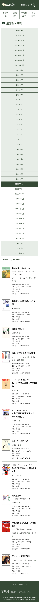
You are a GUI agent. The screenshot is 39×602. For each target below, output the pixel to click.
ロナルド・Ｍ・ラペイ (19, 357)
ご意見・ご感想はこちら (19, 584)
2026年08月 (19, 30)
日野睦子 (15, 503)
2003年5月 (19, 218)
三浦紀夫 (15, 333)
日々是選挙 (16, 496)
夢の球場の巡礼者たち (21, 268)
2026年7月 (19, 35)
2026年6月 (19, 40)
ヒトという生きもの (20, 441)
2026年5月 (19, 45)
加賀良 (19, 360)
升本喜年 (15, 308)
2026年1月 (19, 65)
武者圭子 (31, 560)
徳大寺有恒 (16, 475)
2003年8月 (19, 204)
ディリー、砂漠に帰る (21, 556)
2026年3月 (19, 55)
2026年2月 (19, 60)
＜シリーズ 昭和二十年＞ (21, 380)
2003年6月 (19, 214)
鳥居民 (14, 390)
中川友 (34, 533)
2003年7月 (19, 209)
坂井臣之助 (24, 533)
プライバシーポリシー (26, 592)
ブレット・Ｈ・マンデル (20, 278)
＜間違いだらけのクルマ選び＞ (22, 465)
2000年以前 (19, 253)
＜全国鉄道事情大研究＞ (20, 410)
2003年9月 (19, 199)
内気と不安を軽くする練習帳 (23, 353)
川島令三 (15, 421)
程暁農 (14, 533)
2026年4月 (19, 50)
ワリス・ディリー (18, 560)
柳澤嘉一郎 (16, 445)
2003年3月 (19, 228)
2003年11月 (19, 189)
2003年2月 (19, 233)
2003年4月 (19, 223)
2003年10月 (19, 194)
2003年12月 (19, 184)
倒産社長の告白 (18, 329)
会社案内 (25, 4)
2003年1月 (19, 238)
